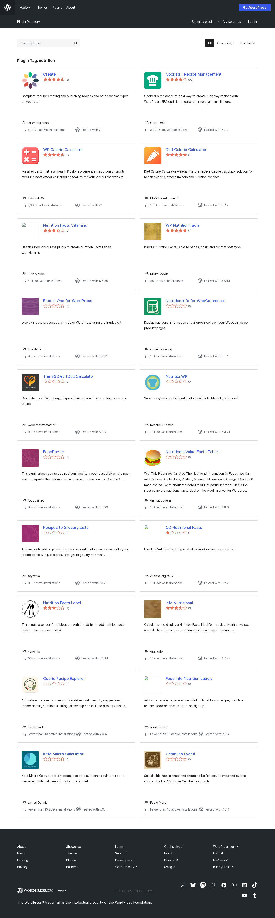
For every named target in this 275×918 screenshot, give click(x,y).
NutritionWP (176, 376)
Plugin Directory (28, 21)
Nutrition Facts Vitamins (65, 225)
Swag (170, 867)
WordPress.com (226, 846)
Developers (123, 860)
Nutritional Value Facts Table (192, 452)
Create (49, 74)
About (21, 846)
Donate (171, 860)
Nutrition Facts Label (62, 603)
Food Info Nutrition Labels (189, 678)
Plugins (71, 860)
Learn (119, 846)
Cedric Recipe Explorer (64, 678)
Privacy (22, 867)
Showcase (73, 846)
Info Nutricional (179, 603)
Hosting (22, 860)
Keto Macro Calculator (63, 754)
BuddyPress (223, 867)
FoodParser (53, 452)
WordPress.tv (126, 867)
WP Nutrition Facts (183, 225)
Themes (72, 853)
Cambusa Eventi (180, 754)
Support (121, 853)
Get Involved (173, 846)
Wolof (62, 891)
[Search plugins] (75, 43)
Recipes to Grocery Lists (66, 527)
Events (169, 853)
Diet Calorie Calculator (186, 149)
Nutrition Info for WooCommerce (196, 300)
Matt (218, 853)
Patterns (72, 867)
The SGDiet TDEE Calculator (68, 376)
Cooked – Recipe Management (194, 74)
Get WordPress (255, 7)
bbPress (221, 860)
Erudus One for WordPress (67, 300)
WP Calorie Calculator (63, 149)
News (21, 853)
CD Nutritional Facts (184, 527)
